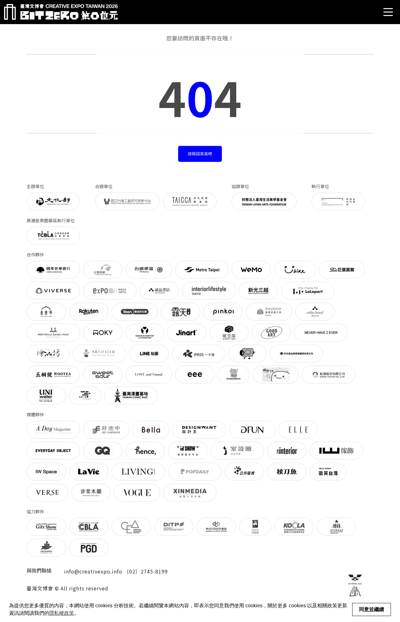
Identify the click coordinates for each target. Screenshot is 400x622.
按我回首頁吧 (200, 154)
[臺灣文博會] (61, 12)
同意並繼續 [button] (371, 609)
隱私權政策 (61, 613)
